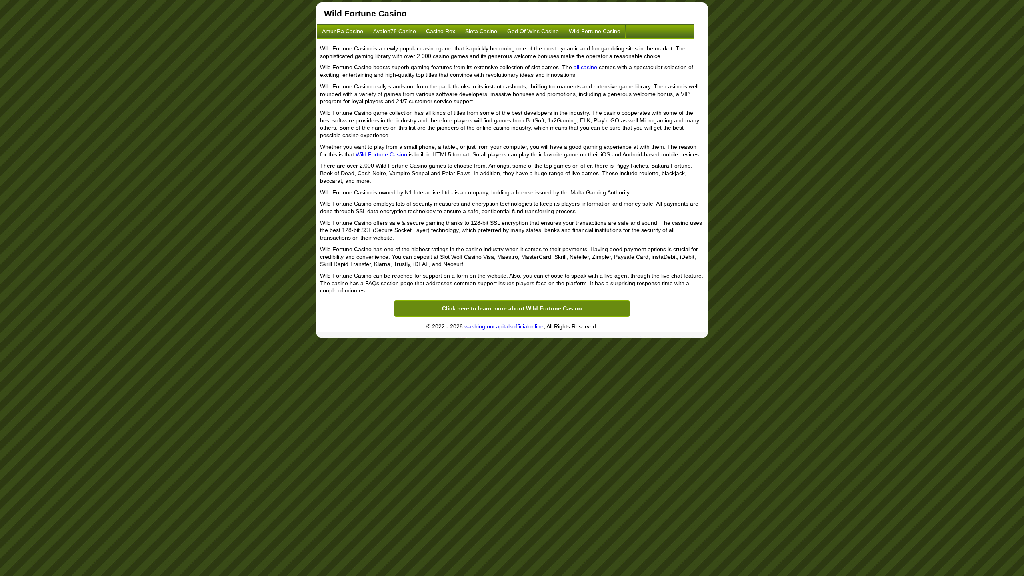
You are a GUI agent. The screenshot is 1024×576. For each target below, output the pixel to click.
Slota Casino (481, 31)
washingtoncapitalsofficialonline (504, 326)
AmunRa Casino (342, 31)
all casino (585, 67)
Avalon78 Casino (394, 31)
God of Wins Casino (533, 31)
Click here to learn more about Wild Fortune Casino (512, 308)
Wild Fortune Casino (594, 31)
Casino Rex (440, 31)
